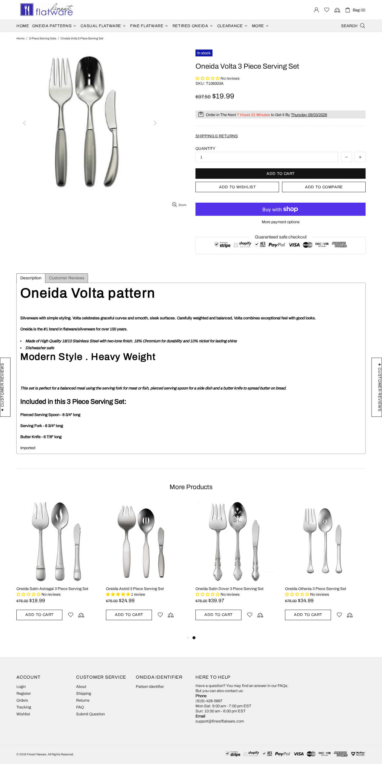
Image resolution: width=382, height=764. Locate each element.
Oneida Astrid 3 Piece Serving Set (135, 589)
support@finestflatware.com (219, 721)
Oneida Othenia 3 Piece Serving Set (315, 589)
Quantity (205, 149)
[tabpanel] (236, 567)
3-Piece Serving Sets (42, 38)
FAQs (282, 686)
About (81, 687)
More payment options (281, 222)
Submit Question (90, 714)
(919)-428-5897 (208, 701)
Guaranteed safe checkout (280, 237)
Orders (22, 700)
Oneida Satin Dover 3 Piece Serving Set (229, 589)
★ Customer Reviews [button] (380, 387)
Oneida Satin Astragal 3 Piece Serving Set (52, 589)
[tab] (30, 278)
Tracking (23, 707)
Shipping (83, 693)
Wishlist (23, 714)
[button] (208, 78)
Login (21, 687)
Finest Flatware (46, 10)
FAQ (80, 707)
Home (20, 38)
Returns (83, 700)
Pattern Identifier (150, 687)
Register (23, 693)
